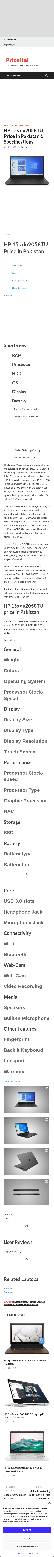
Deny (27, 1538)
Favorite (8, 295)
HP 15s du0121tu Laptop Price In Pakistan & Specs (23, 1469)
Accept (27, 1530)
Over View (17, 265)
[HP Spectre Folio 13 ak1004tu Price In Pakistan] (27, 1339)
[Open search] (46, 75)
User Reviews (19, 288)
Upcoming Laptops (23, 125)
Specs (15, 272)
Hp (43, 464)
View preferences (27, 1546)
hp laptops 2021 (29, 1305)
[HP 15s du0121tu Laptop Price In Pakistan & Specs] (27, 1446)
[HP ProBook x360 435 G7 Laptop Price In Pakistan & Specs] (27, 1393)
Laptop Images (19, 280)
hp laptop (8, 125)
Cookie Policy (20, 1553)
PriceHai (17, 60)
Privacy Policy (32, 1553)
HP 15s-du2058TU (12, 1305)
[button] (49, 1502)
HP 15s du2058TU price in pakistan (30, 1302)
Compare (8, 1292)
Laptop (12, 506)
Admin (24, 147)
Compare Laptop (12, 1080)
